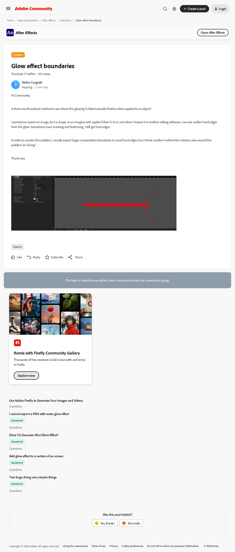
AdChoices (212, 546)
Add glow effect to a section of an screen (36, 456)
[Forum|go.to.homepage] (34, 8)
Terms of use (99, 546)
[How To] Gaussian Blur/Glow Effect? (34, 435)
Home (10, 20)
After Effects (49, 20)
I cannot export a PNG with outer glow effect (39, 414)
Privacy (113, 546)
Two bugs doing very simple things (33, 477)
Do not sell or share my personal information (173, 546)
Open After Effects (213, 32)
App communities (28, 20)
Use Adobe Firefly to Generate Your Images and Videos (46, 400)
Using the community (75, 546)
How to (17, 246)
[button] (8, 10)
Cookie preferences (132, 546)
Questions (65, 20)
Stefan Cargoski (32, 82)
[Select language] (174, 8)
